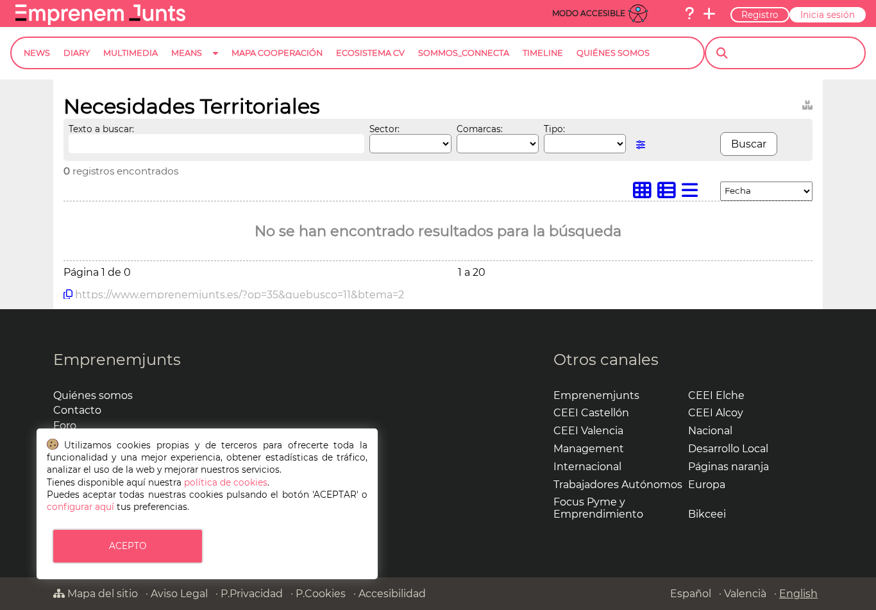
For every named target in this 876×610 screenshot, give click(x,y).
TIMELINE (543, 53)
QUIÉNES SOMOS (613, 53)
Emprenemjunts (117, 359)
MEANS (186, 53)
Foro (64, 425)
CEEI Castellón (591, 413)
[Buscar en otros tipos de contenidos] (807, 103)
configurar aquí (80, 507)
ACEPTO (127, 546)
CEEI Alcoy (715, 413)
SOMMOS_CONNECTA (463, 53)
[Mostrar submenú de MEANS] (215, 63)
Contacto (77, 410)
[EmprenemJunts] (100, 21)
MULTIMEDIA (130, 53)
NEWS (37, 53)
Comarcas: (480, 129)
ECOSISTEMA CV (370, 53)
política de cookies (225, 482)
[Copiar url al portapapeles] (67, 294)
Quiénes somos (93, 395)
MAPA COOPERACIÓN (277, 53)
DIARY (76, 53)
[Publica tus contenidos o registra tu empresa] (709, 13)
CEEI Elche (716, 395)
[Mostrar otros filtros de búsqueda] (640, 144)
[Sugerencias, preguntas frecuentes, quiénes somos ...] (689, 13)
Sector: (384, 129)
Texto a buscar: (101, 129)
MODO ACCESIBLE (588, 13)
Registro (760, 15)
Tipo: (554, 129)
